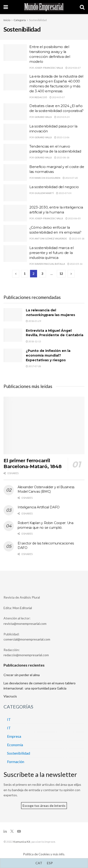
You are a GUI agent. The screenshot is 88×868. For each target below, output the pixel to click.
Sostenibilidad (38, 20)
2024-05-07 (58, 97)
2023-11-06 (62, 137)
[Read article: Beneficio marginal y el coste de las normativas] (15, 172)
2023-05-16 (76, 263)
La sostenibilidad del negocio (54, 187)
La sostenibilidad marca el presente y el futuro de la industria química (51, 253)
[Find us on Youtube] (19, 831)
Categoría (20, 20)
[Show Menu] (6, 7)
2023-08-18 (62, 157)
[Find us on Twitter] (12, 831)
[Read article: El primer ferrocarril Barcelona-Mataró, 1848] (44, 425)
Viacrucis (10, 696)
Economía (15, 744)
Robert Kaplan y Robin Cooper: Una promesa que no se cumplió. (45, 525)
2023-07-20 (71, 177)
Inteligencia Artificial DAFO (39, 507)
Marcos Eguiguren (47, 177)
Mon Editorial (22, 608)
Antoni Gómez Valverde (50, 238)
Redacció (40, 97)
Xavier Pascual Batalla (49, 263)
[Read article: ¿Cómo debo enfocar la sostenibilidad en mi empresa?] (15, 233)
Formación (15, 761)
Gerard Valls (43, 116)
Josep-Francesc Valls (48, 67)
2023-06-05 (74, 218)
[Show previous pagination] (15, 274)
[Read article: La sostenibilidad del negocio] (15, 192)
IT (9, 719)
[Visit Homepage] (44, 7)
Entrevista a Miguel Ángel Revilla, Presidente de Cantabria (54, 332)
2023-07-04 (64, 193)
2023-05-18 (77, 238)
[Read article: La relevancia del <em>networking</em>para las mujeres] (13, 314)
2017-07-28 (34, 366)
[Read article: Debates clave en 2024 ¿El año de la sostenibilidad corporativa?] (15, 111)
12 (61, 274)
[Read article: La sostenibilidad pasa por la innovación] (15, 132)
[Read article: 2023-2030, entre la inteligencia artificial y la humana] (15, 213)
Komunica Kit (21, 841)
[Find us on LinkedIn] (5, 831)
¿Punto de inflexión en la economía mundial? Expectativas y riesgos (48, 355)
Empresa (14, 736)
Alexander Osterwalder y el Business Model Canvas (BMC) (46, 489)
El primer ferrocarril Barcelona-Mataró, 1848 (32, 463)
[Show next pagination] (71, 274)
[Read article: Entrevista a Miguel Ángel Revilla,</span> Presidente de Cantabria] (13, 335)
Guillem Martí (44, 193)
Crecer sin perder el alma (22, 675)
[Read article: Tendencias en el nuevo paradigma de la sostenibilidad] (15, 152)
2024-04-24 (62, 116)
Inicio (7, 20)
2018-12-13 (34, 341)
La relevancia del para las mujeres (50, 312)
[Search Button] (82, 7)
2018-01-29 (34, 321)
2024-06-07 (74, 67)
